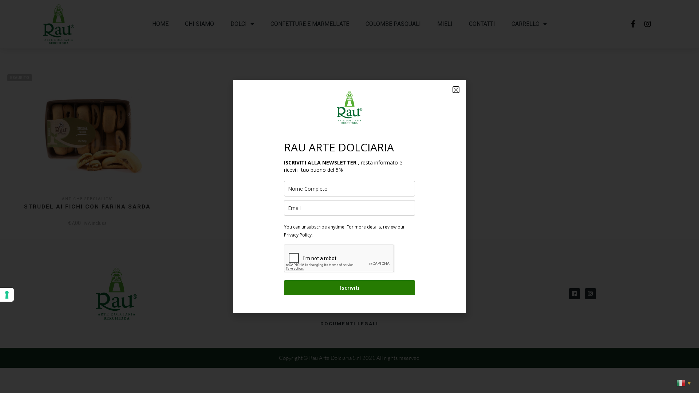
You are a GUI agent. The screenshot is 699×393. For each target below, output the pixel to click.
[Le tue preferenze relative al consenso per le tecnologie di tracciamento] (7, 295)
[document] (349, 196)
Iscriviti (349, 287)
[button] (456, 89)
